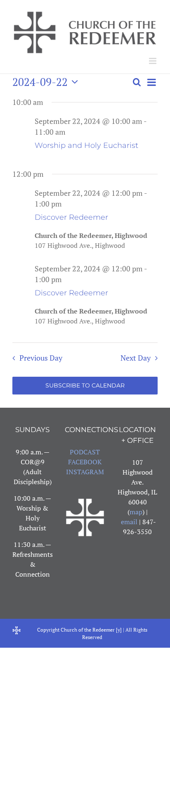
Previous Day (40, 358)
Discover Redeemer (71, 217)
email (129, 521)
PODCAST (85, 451)
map (136, 511)
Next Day (135, 358)
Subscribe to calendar (85, 385)
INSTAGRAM (85, 471)
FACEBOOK (85, 461)
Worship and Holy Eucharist (86, 145)
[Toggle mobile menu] (153, 61)
